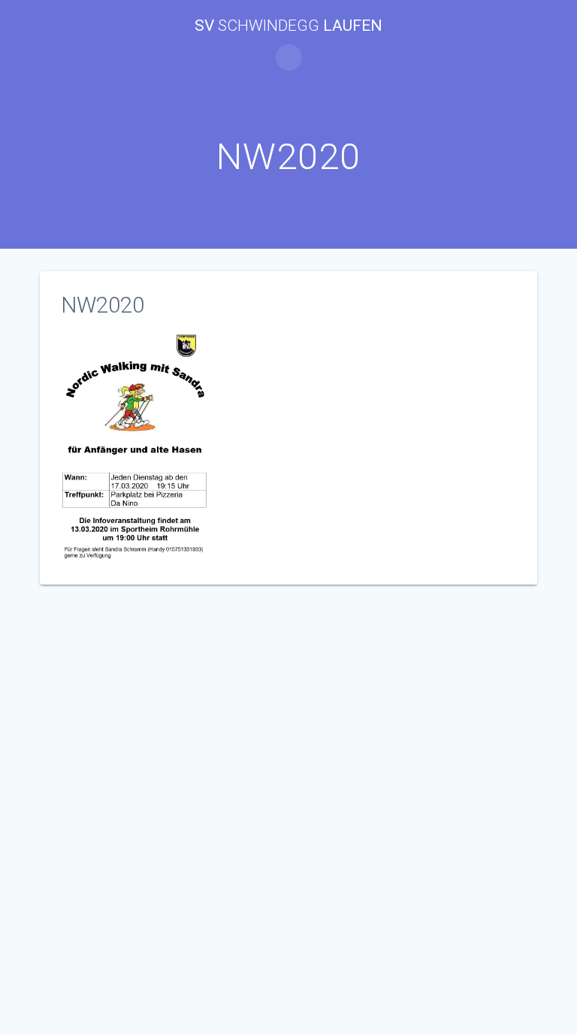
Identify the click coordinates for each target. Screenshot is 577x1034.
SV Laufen (288, 26)
